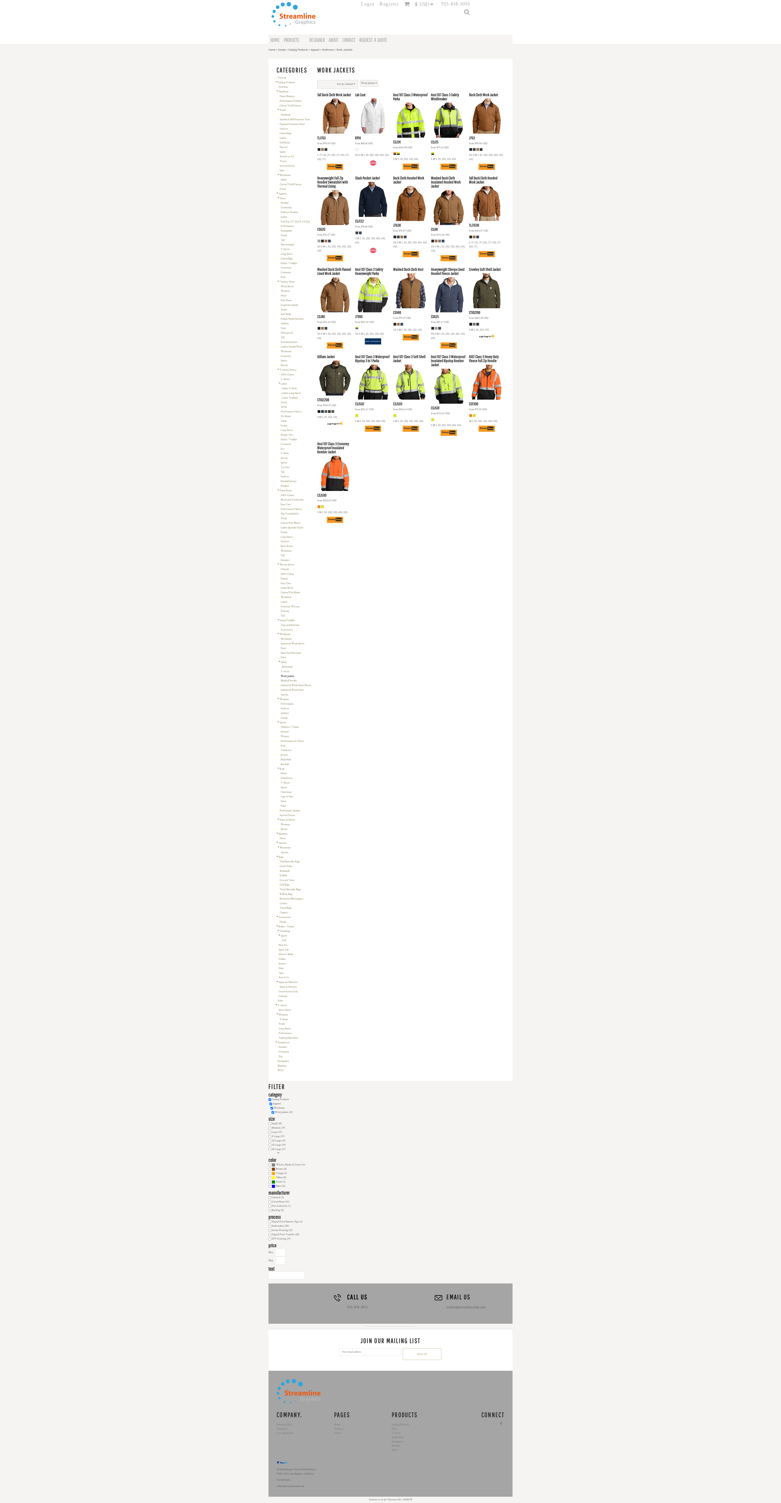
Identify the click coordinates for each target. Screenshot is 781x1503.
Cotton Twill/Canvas (290, 105)
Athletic (285, 323)
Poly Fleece (286, 300)
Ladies (283, 138)
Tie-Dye (285, 467)
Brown (279, 1169)
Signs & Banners (288, 987)
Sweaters (285, 560)
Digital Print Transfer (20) (285, 1234)
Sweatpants (286, 231)
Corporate (286, 356)
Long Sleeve (287, 254)
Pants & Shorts (287, 820)
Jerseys (284, 458)
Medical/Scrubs (289, 680)
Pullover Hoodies (289, 212)
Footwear (283, 87)
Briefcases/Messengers (291, 899)
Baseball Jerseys (289, 481)
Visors (283, 161)
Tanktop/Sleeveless (288, 1038)
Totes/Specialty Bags (290, 889)
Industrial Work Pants (292, 690)
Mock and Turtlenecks (292, 500)
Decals (283, 922)
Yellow (279, 1177)
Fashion (284, 129)
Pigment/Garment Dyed (292, 124)
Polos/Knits (286, 490)
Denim (284, 365)
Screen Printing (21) (282, 1230)
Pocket (284, 425)
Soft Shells (286, 314)
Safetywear (287, 667)
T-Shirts (285, 249)
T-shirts (285, 671)
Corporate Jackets (289, 305)
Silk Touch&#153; (290, 514)
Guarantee (282, 1429)
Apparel (315, 49)
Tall (283, 240)
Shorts (284, 829)
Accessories (287, 630)
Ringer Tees (287, 435)
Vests (283, 328)
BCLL (281, 1070)
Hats (282, 170)
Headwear (284, 91)
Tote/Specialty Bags (290, 861)
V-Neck (285, 453)
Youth (283, 110)
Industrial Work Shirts (292, 643)
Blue (278, 1186)
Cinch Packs (286, 866)
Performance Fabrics (291, 411)
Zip (280, 1056)
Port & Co (284, 977)
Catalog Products (298, 49)
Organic (284, 912)
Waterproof (287, 333)
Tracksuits (286, 750)
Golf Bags (285, 884)
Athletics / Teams (290, 727)
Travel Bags (286, 908)
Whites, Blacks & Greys (288, 1164)
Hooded (284, 203)
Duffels (283, 875)
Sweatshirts (287, 778)
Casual (284, 718)
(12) (280, 1186)
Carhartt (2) (278, 1197)
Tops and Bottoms (290, 625)
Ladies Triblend (290, 398)
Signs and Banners (288, 982)
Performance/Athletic (291, 101)
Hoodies (285, 486)
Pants (283, 648)
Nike (281, 968)
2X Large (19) (279, 1140)
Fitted (283, 189)
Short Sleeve (285, 1010)
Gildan (282, 959)
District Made (286, 954)
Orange (280, 1173)
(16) (290, 1164)
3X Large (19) (279, 1145)
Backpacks (285, 871)
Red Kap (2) (278, 1210)
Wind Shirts (287, 286)
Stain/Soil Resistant (291, 653)
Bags (281, 857)
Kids (283, 277)
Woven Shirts (287, 564)
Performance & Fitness (292, 741)
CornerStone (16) (280, 1201)
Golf (284, 940)
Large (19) (277, 1132)
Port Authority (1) (281, 1206)
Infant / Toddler (289, 263)
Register (389, 3)
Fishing (285, 611)
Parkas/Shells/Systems (292, 319)
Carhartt (283, 996)
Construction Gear (288, 991)
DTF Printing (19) (281, 1239)
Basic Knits (287, 546)
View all (282, 78)
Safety (283, 152)
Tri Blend (286, 416)
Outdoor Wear (287, 282)
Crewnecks (286, 207)
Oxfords (285, 569)
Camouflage (286, 133)
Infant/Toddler (287, 620)
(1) (281, 1182)
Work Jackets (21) (284, 1112)
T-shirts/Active (288, 370)
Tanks (284, 421)
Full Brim (285, 142)
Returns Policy (284, 1424)
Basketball (286, 759)
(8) (281, 1169)
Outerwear (286, 268)
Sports (284, 360)
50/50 (284, 407)
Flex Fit (284, 147)
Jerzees (282, 963)
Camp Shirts (287, 588)
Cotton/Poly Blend (290, 523)
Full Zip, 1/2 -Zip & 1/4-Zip (295, 221)
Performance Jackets (290, 810)
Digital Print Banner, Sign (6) (287, 1221)
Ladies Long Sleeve (291, 393)
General (285, 731)
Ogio (281, 973)
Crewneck (286, 272)
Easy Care (286, 504)
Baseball (285, 764)
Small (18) (277, 1123)
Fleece (283, 198)
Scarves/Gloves (287, 166)
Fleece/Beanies (287, 96)
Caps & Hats (287, 796)
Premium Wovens (290, 606)
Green (279, 1182)
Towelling (285, 931)
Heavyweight (287, 244)
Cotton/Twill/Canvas (291, 184)
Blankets (283, 834)
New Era (283, 945)
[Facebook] (501, 1423)
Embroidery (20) (280, 1226)
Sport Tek (284, 950)
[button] (426, 4)
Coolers (283, 903)
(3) (281, 1173)
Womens (285, 291)
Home (271, 49)
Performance (287, 226)
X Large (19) (278, 1136)
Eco (282, 449)
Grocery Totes (287, 880)
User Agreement (285, 1433)
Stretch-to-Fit (287, 156)
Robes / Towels (286, 926)
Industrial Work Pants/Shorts (296, 685)
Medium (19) (278, 1128)
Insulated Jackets (289, 342)
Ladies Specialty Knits (292, 527)
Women (285, 736)
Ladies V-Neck (289, 388)
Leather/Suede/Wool (291, 347)
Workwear (328, 49)
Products (338, 1429)
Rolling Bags (286, 894)
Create (282, 49)
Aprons (284, 694)
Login (368, 3)
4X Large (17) (279, 1149)
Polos (283, 657)
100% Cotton (287, 374)
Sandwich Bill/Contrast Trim (295, 119)
